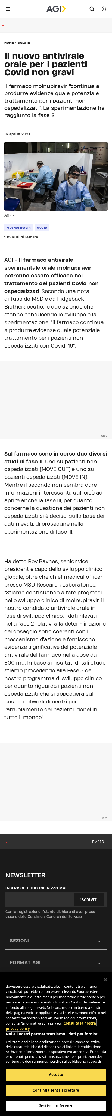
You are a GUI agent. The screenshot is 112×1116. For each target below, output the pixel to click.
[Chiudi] (105, 980)
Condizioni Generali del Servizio (55, 916)
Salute (24, 42)
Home (9, 42)
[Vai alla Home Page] (56, 9)
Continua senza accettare (56, 1090)
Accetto (56, 1074)
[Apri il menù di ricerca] (92, 9)
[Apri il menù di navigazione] (8, 9)
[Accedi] (104, 9)
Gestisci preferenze (56, 1105)
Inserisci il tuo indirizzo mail (37, 888)
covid (42, 228)
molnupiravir (18, 228)
